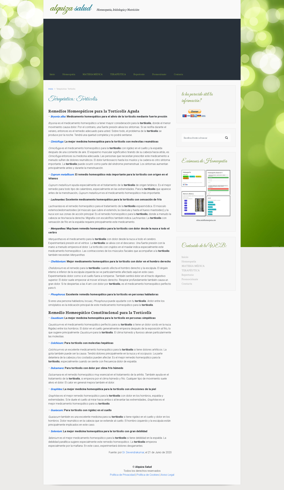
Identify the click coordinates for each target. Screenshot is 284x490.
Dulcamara (57, 368)
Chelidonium (58, 261)
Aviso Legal (167, 474)
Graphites (56, 389)
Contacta (187, 283)
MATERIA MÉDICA (193, 265)
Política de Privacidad (122, 474)
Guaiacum (57, 410)
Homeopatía (189, 261)
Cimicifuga (57, 141)
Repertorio (188, 274)
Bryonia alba (58, 116)
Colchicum (57, 343)
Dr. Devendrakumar (133, 452)
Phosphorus (58, 294)
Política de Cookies (148, 474)
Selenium (56, 431)
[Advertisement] (142, 43)
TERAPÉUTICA (191, 270)
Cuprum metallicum (62, 174)
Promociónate (190, 279)
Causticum (57, 318)
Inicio (50, 89)
